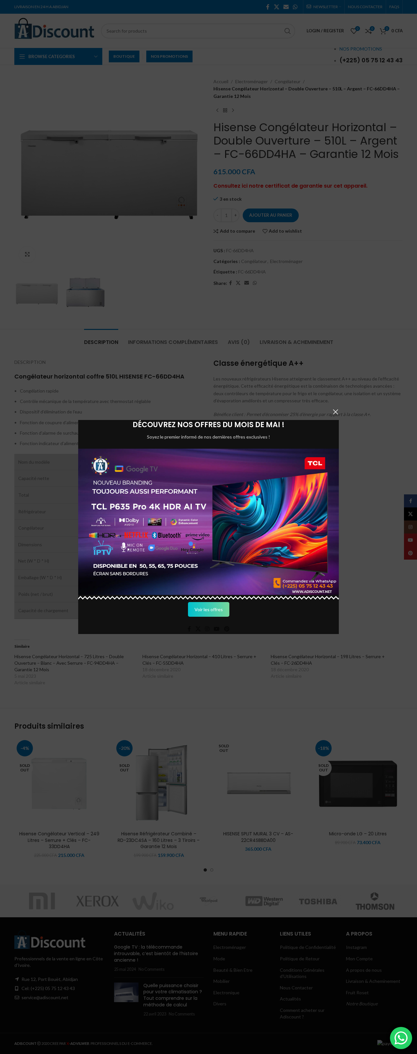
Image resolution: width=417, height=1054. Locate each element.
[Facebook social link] (189, 629)
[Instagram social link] (207, 629)
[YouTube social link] (217, 629)
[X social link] (198, 629)
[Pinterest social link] (226, 629)
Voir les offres (208, 609)
